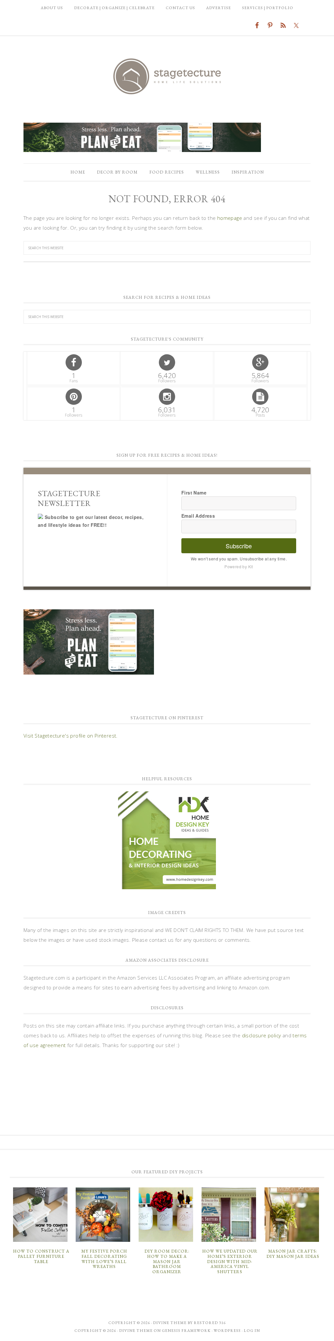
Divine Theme (136, 1330)
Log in (252, 1330)
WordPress (227, 1330)
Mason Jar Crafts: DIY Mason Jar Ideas (292, 1253)
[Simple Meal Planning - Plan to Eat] (142, 148)
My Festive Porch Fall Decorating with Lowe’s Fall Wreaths (104, 1258)
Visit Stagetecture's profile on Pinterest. (70, 735)
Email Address (198, 515)
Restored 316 (210, 1322)
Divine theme (170, 1322)
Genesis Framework (186, 1330)
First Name (193, 492)
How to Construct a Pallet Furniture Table (41, 1256)
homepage (229, 218)
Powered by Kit (238, 566)
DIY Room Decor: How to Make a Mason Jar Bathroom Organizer (167, 1261)
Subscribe (239, 545)
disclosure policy (261, 1035)
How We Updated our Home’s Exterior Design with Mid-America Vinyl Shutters (230, 1261)
